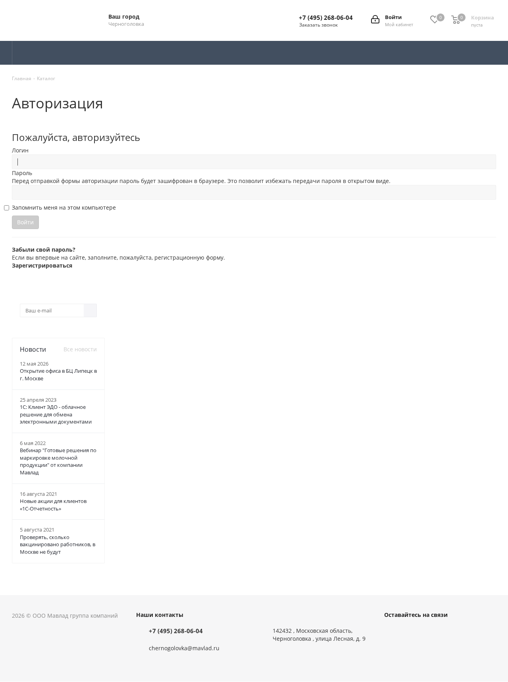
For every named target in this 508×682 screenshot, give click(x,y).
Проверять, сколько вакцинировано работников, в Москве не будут (57, 544)
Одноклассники (432, 632)
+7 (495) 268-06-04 (326, 17)
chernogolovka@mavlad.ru (184, 648)
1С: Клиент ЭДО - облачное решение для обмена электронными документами (56, 414)
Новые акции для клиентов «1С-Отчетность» (53, 504)
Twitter (412, 632)
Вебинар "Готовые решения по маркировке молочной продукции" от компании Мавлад (58, 461)
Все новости (80, 349)
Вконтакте (392, 632)
